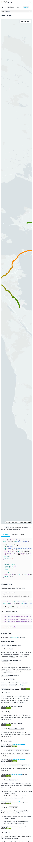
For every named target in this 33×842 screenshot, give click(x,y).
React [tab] (22, 534)
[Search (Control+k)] (30, 2)
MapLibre (8, 522)
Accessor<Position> (19, 745)
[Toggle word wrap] (26, 539)
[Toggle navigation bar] (2, 2)
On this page (6, 11)
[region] (16, 271)
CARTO (13, 522)
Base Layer (14, 637)
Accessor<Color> (16, 774)
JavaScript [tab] (6, 534)
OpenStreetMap (19, 522)
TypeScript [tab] (15, 534)
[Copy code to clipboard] (29, 539)
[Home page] (2, 7)
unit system (22, 685)
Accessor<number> (14, 827)
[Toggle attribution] (30, 522)
